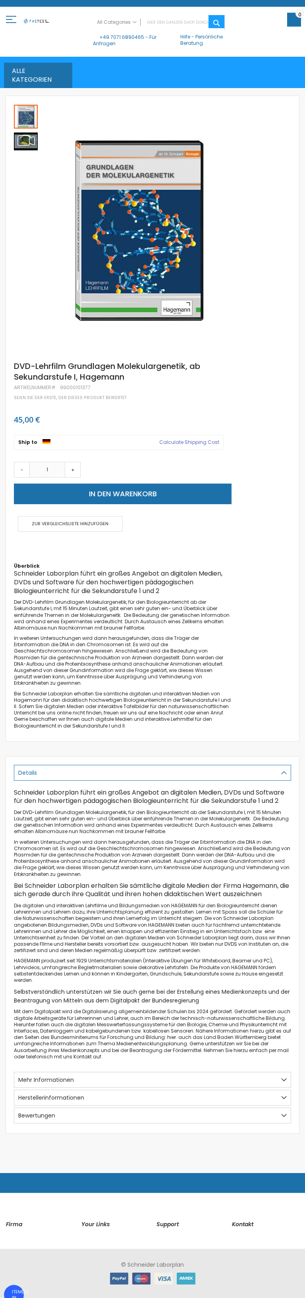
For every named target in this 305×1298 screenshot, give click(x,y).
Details (27, 773)
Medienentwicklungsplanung (151, 1043)
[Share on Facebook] (16, 547)
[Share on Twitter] (29, 547)
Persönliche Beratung (201, 39)
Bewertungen (36, 1115)
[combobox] (159, 23)
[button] (26, 141)
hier (171, 1037)
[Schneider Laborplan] (36, 23)
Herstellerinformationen (51, 1098)
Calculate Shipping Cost (189, 442)
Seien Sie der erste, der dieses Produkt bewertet (70, 398)
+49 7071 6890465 (121, 37)
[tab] (152, 773)
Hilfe (185, 36)
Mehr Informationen (46, 1080)
